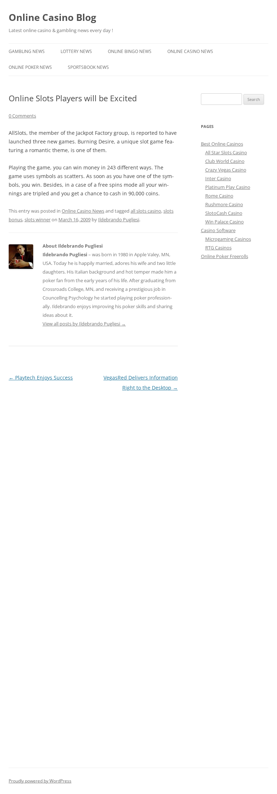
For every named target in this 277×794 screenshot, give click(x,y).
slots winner (37, 219)
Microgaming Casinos (228, 239)
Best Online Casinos (222, 144)
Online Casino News (190, 51)
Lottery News (76, 51)
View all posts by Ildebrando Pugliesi (84, 323)
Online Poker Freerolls (224, 256)
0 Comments (22, 115)
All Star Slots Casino (226, 152)
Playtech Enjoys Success (41, 377)
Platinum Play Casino (227, 187)
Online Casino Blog (52, 17)
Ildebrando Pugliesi (118, 219)
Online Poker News (30, 67)
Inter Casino (218, 178)
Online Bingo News (129, 51)
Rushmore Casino (224, 204)
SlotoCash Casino (223, 213)
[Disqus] (93, 483)
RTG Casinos (218, 247)
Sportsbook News (88, 67)
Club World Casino (225, 161)
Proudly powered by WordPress (40, 781)
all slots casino (146, 211)
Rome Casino (219, 195)
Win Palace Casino (224, 221)
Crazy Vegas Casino (225, 170)
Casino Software (218, 230)
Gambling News (27, 51)
